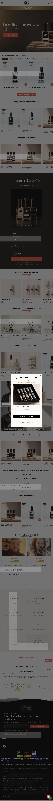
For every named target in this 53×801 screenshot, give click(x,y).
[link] (26, 394)
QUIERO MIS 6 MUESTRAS (26, 416)
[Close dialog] (40, 375)
